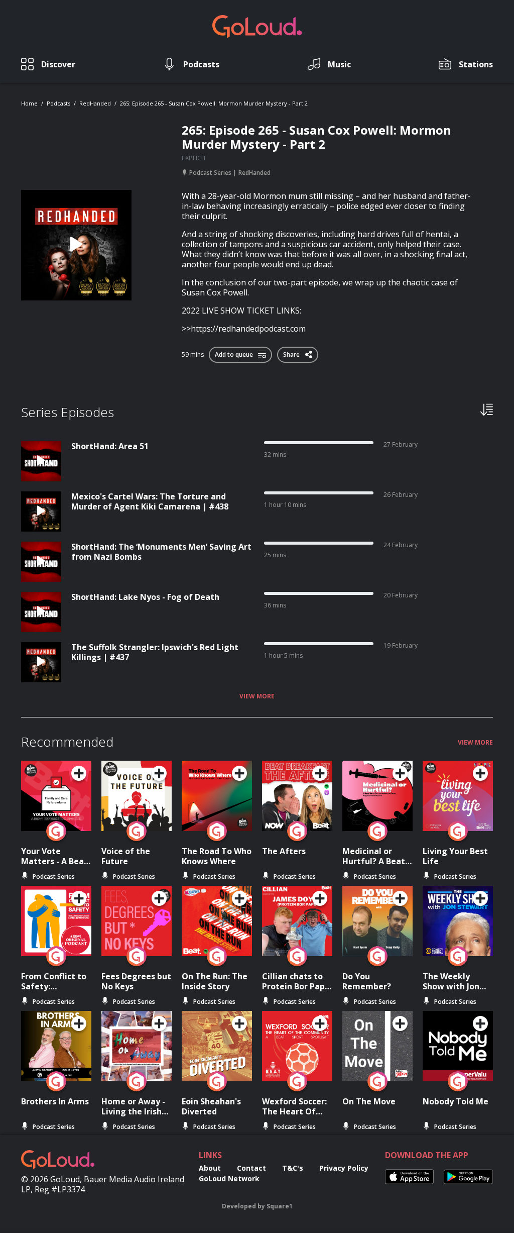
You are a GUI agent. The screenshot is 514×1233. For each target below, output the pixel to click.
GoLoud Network (229, 1178)
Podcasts (58, 103)
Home (29, 103)
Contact (251, 1168)
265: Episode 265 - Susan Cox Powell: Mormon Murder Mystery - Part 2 (214, 103)
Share (292, 353)
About (210, 1168)
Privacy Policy (343, 1168)
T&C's (292, 1168)
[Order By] (486, 409)
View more (257, 696)
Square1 (280, 1206)
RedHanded (95, 103)
